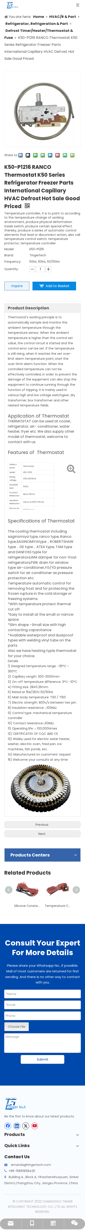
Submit (42, 1059)
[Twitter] (25, 1125)
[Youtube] (34, 1125)
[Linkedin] (16, 1125)
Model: (9, 249)
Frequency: (12, 261)
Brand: (9, 255)
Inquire (17, 285)
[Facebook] (7, 1125)
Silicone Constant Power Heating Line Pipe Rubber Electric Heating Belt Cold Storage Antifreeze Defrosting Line (27, 906)
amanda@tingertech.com (31, 1165)
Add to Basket (58, 285)
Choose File (16, 1026)
